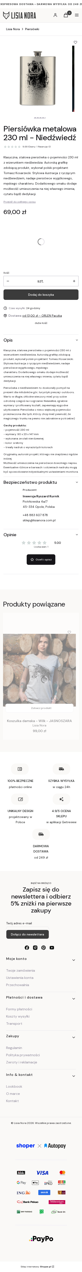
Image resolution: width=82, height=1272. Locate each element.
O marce (13, 1093)
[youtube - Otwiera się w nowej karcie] (51, 947)
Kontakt (12, 1101)
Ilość (6, 273)
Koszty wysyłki (18, 1016)
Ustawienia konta (19, 977)
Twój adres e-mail (19, 923)
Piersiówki (32, 29)
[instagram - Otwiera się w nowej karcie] (35, 947)
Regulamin (14, 1048)
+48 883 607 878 (35, 515)
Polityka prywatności (23, 1055)
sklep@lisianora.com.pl (39, 520)
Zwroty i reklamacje (21, 1062)
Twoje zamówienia (20, 970)
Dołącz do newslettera (27, 934)
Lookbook (14, 1086)
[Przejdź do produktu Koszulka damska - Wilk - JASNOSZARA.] (39, 670)
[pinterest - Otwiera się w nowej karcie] (43, 947)
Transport (14, 1023)
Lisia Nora (13, 29)
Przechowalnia (17, 985)
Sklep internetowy (36, 1266)
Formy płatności (19, 1009)
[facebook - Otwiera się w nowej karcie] (27, 947)
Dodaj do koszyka (41, 295)
